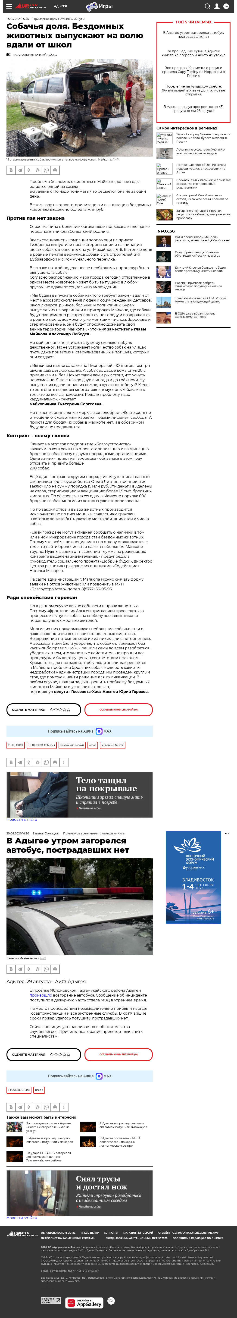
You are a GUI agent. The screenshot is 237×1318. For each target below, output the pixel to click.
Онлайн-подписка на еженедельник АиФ (188, 1232)
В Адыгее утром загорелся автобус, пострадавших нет (193, 35)
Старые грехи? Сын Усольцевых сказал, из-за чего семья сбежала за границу (202, 199)
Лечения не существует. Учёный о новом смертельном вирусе (200, 151)
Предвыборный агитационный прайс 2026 (136, 1238)
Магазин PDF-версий (138, 1232)
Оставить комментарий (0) (119, 709)
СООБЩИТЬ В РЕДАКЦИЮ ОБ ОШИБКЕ (198, 1238)
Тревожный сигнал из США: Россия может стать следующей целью (200, 300)
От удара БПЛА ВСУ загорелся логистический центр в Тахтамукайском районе (48, 1156)
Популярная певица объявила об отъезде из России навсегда (197, 254)
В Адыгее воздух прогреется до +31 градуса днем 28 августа (194, 109)
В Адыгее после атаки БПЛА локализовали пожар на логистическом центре (120, 1141)
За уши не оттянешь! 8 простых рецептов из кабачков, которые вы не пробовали (203, 214)
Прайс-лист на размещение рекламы (68, 1238)
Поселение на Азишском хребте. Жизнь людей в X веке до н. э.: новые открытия (193, 90)
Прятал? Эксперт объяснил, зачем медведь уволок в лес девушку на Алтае (201, 168)
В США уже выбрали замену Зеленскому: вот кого (195, 315)
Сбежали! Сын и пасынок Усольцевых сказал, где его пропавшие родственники (203, 183)
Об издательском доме (58, 1232)
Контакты (111, 1232)
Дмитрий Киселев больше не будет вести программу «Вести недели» (200, 269)
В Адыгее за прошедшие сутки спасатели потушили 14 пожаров (123, 1125)
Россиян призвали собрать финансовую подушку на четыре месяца (198, 286)
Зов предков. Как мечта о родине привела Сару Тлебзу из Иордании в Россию (193, 72)
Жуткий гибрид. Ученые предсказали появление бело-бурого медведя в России (203, 137)
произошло (41, 995)
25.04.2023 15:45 (17, 19)
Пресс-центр (90, 1232)
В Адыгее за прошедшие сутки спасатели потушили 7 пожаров (49, 1140)
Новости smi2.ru (21, 819)
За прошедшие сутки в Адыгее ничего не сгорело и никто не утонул (193, 53)
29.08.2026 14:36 (17, 833)
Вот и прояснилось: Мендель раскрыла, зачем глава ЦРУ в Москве (202, 239)
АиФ (115, 159)
